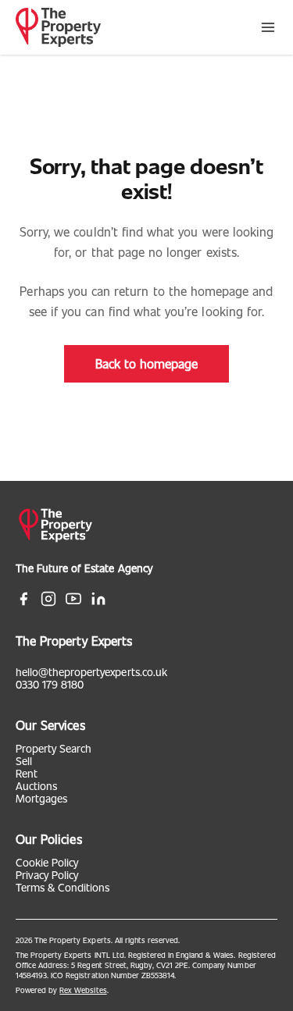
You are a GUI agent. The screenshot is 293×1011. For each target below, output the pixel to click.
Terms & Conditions (62, 887)
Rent (27, 773)
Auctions (36, 785)
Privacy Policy (47, 874)
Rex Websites (82, 989)
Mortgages (41, 798)
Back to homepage (146, 363)
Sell (24, 760)
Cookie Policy (47, 862)
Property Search (53, 748)
